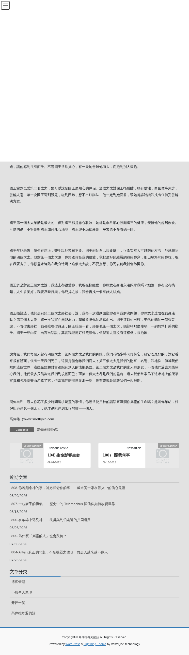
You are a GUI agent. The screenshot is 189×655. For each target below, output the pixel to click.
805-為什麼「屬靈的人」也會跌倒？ (39, 536)
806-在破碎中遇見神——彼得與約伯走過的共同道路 (51, 520)
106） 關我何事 (116, 455)
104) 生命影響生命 (63, 455)
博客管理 (18, 582)
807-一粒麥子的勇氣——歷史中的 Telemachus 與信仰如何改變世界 (63, 504)
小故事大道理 (21, 592)
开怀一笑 (18, 603)
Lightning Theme (95, 644)
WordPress (72, 644)
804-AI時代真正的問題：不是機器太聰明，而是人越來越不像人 (59, 552)
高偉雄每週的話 (47, 429)
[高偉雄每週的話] (26, 453)
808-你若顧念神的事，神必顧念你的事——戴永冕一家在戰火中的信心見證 (68, 488)
